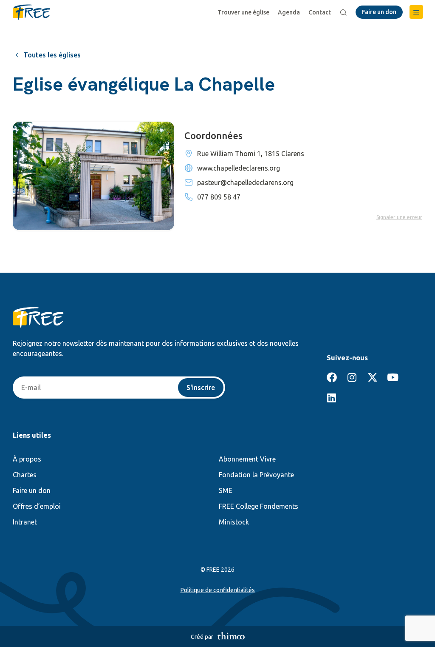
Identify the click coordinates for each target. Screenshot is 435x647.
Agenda (289, 12)
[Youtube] (393, 377)
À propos (27, 459)
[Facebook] (332, 377)
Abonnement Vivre (247, 459)
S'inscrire (200, 387)
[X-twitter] (372, 377)
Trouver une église (243, 12)
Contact (319, 12)
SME (225, 490)
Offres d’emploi (37, 506)
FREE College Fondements (258, 506)
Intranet (25, 522)
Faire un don (32, 490)
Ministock (234, 522)
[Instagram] (352, 377)
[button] (416, 12)
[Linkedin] (332, 398)
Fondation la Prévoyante (256, 475)
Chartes (25, 475)
